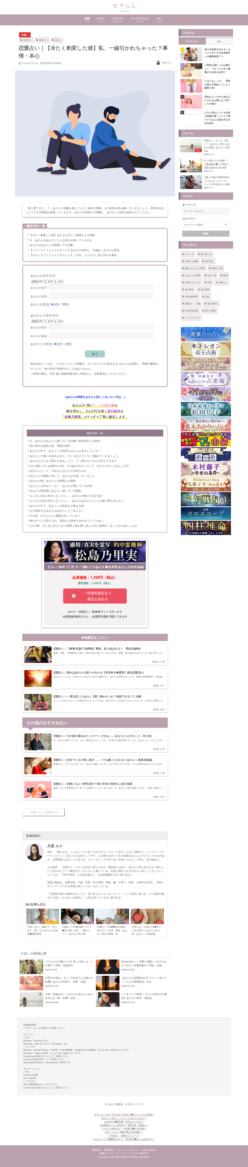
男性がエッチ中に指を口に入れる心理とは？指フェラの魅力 (217, 100)
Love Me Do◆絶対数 (114, 1121)
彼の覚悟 (189, 289)
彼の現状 (205, 289)
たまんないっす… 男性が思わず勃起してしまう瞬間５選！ (217, 84)
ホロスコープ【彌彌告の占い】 (108, 1138)
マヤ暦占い (113, 1135)
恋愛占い (27, 40)
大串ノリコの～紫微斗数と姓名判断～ (123, 1131)
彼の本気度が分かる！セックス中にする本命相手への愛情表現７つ (217, 52)
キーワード (189, 205)
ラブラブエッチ (192, 317)
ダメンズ (189, 253)
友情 (209, 282)
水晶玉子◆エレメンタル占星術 (137, 1114)
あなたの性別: (40, 304)
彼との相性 (210, 310)
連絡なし (223, 282)
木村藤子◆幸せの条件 (134, 1128)
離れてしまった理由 (195, 268)
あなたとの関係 (192, 275)
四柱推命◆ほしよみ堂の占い (139, 1138)
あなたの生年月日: (43, 275)
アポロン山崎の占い (111, 1128)
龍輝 (225, 275)
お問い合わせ (149, 1149)
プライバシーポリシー (127, 1149)
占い (219, 41)
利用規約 (108, 1149)
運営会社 (96, 1149)
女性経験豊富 (191, 296)
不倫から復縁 (191, 261)
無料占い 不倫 (192, 303)
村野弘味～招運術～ (137, 1125)
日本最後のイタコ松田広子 (113, 1125)
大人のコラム (192, 41)
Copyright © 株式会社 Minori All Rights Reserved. (124, 1156)
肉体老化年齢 (191, 310)
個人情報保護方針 (67, 373)
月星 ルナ (166, 62)
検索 (206, 233)
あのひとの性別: (42, 344)
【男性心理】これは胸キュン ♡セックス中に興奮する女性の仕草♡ (217, 68)
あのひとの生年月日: (45, 315)
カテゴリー (189, 218)
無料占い (43, 40)
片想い (24, 34)
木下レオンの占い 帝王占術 (107, 1114)
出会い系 (211, 275)
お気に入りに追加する (43, 812)
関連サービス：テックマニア (115, 1153)
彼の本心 (209, 261)
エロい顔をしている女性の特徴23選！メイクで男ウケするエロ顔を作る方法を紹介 (217, 118)
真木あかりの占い (134, 1121)
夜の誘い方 (206, 253)
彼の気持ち (212, 303)
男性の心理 (217, 268)
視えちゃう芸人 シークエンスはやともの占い (123, 1118)
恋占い (58, 40)
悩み (207, 296)
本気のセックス (192, 282)
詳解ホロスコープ (130, 1135)
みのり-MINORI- (139, 1153)
